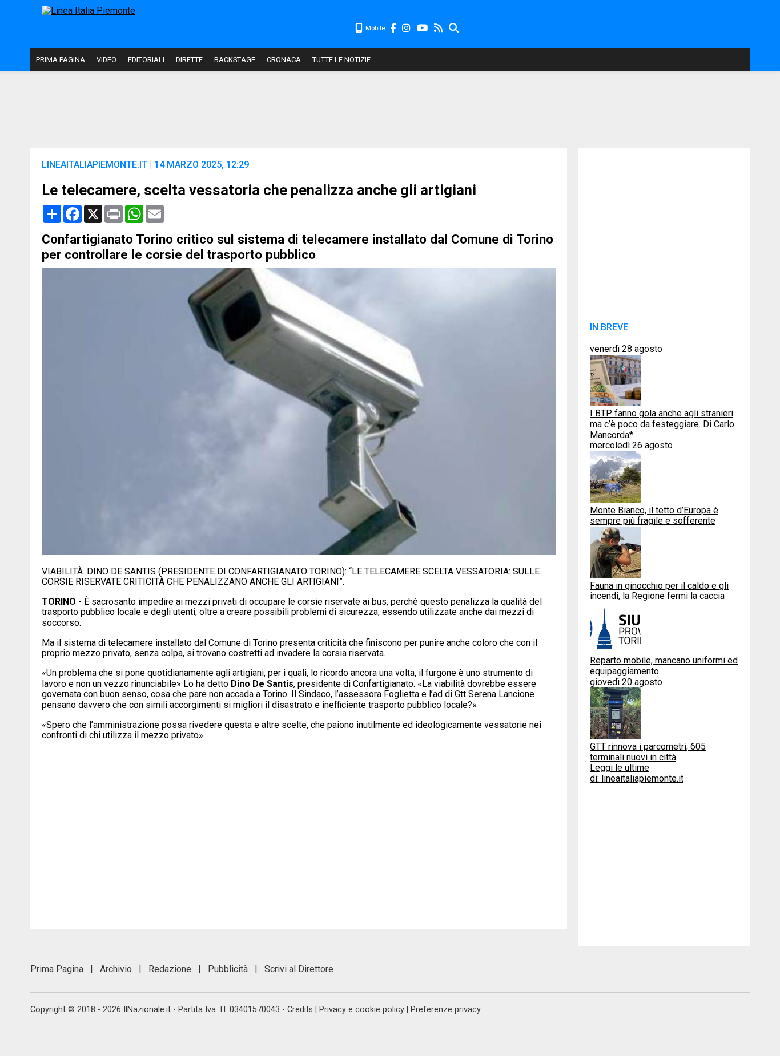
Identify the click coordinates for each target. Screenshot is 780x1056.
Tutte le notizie (341, 59)
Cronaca (284, 59)
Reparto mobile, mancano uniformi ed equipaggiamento (664, 666)
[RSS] (439, 28)
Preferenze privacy (446, 1009)
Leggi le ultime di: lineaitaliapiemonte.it (636, 773)
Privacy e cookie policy (361, 1009)
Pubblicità (228, 969)
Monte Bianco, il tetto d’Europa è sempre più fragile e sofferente (654, 516)
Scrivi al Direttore (298, 969)
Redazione (169, 969)
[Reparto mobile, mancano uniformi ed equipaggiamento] (615, 650)
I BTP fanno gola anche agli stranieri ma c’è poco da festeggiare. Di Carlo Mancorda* (662, 424)
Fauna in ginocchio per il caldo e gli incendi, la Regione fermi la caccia (659, 591)
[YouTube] (423, 28)
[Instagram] (407, 28)
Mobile (374, 28)
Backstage (234, 59)
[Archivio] (454, 28)
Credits (300, 1009)
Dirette (189, 59)
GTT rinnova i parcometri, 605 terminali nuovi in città (648, 752)
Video (106, 59)
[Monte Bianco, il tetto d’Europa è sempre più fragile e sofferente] (615, 499)
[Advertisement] (604, 28)
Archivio (116, 969)
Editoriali (146, 59)
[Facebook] (393, 28)
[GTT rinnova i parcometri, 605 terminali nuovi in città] (615, 735)
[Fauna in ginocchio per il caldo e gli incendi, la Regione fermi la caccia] (615, 574)
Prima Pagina (60, 59)
